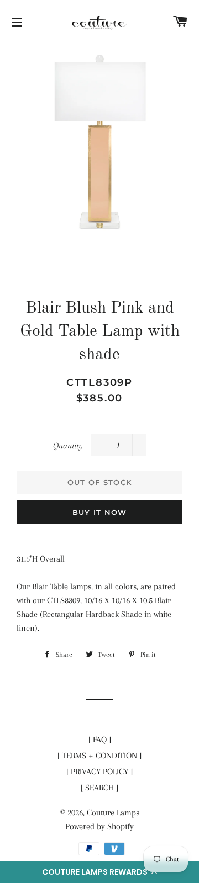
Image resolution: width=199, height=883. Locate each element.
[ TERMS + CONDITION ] (99, 755)
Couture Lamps (113, 813)
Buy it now (99, 512)
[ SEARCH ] (99, 788)
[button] (99, 872)
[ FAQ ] (99, 739)
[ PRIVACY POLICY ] (99, 772)
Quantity (68, 446)
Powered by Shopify (99, 826)
